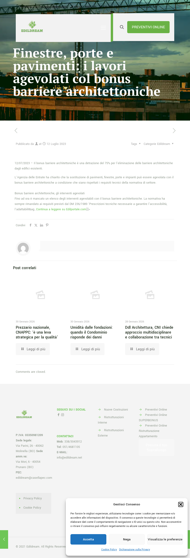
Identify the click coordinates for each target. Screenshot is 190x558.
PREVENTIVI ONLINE (148, 27)
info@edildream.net (144, 7)
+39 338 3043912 (113, 7)
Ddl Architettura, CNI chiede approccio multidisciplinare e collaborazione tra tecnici (149, 332)
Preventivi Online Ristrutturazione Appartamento (153, 431)
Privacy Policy (32, 498)
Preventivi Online (156, 410)
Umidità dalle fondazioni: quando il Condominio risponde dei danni (91, 332)
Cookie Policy (109, 549)
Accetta (88, 539)
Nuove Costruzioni (116, 410)
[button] (180, 504)
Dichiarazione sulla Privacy (134, 549)
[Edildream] (32, 28)
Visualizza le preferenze (165, 539)
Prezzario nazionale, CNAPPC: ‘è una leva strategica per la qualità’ (37, 332)
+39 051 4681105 (84, 7)
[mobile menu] (103, 28)
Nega (126, 539)
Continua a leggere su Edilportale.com (61, 209)
